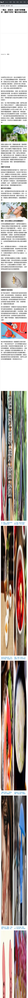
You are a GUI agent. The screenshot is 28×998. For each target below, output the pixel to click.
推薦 (10, 2)
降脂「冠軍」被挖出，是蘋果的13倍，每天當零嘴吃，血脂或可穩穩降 (19, 659)
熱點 (14, 2)
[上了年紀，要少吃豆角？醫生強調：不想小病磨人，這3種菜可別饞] (20, 520)
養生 (25, 2)
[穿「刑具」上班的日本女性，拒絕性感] (7, 520)
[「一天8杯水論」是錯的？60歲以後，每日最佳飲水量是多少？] (20, 925)
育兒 (21, 2)
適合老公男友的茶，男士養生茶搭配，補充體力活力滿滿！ (6, 659)
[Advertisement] (14, 376)
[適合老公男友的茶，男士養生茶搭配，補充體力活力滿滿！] (7, 655)
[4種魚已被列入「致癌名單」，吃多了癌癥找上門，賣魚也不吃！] (7, 790)
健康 (18, 2)
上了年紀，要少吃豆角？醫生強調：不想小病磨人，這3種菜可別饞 (19, 524)
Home (6, 2)
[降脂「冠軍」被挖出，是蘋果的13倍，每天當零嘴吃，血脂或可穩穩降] (20, 655)
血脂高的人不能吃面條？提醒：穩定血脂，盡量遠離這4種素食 (19, 794)
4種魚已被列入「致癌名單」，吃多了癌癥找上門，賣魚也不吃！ (6, 794)
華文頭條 (8, 5)
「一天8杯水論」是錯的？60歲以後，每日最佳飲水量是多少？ (19, 928)
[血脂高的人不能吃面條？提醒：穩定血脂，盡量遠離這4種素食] (20, 790)
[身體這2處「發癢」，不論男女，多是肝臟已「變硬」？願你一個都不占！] (7, 925)
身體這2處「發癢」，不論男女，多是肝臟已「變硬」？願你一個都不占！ (6, 928)
